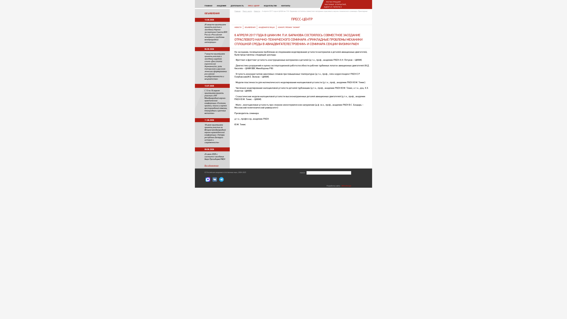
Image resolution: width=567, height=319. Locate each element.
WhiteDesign (346, 186)
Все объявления (212, 165)
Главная (237, 11)
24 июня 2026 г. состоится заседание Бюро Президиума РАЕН (215, 156)
